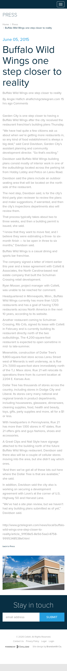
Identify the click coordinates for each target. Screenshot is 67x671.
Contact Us (18, 641)
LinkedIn (42, 655)
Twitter (34, 655)
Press (15, 24)
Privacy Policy (32, 641)
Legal (44, 641)
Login (51, 641)
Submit (51, 617)
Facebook (27, 655)
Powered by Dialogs (17, 646)
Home (6, 24)
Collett (12, 4)
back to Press (9, 546)
